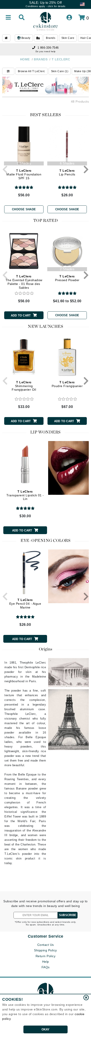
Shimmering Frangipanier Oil (24, 386)
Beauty (25, 38)
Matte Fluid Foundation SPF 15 (23, 174)
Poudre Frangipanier (67, 384)
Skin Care (67, 38)
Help (45, 961)
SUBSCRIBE (67, 915)
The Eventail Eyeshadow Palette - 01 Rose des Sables (24, 281)
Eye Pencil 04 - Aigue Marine (25, 603)
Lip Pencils (67, 172)
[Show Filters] (8, 71)
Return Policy (46, 956)
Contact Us (45, 945)
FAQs (46, 967)
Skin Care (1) (59, 71)
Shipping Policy (45, 950)
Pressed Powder (67, 278)
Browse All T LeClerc (31, 71)
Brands (50, 38)
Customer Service (45, 936)
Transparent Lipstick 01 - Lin (25, 495)
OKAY (46, 1029)
